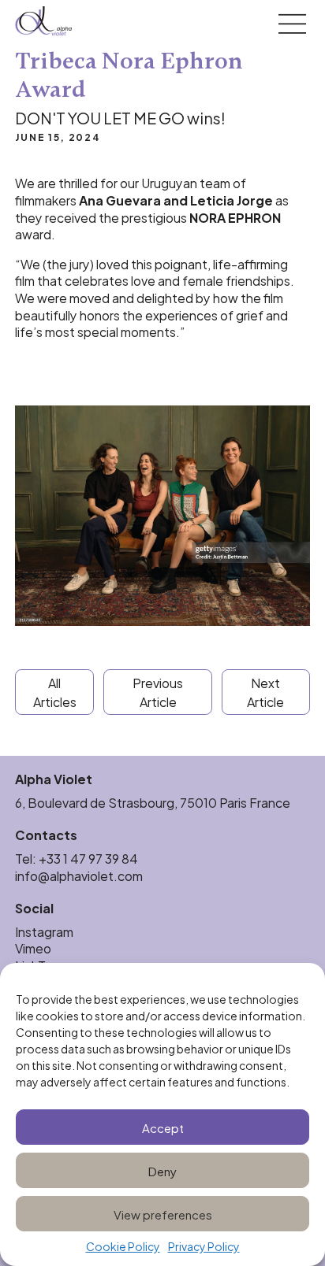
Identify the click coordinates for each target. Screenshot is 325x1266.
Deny (162, 1170)
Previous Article (158, 692)
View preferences (163, 1213)
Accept (163, 1127)
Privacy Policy (204, 1246)
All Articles (55, 692)
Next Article (265, 692)
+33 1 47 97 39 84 (89, 857)
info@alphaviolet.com (79, 875)
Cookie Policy (123, 1246)
